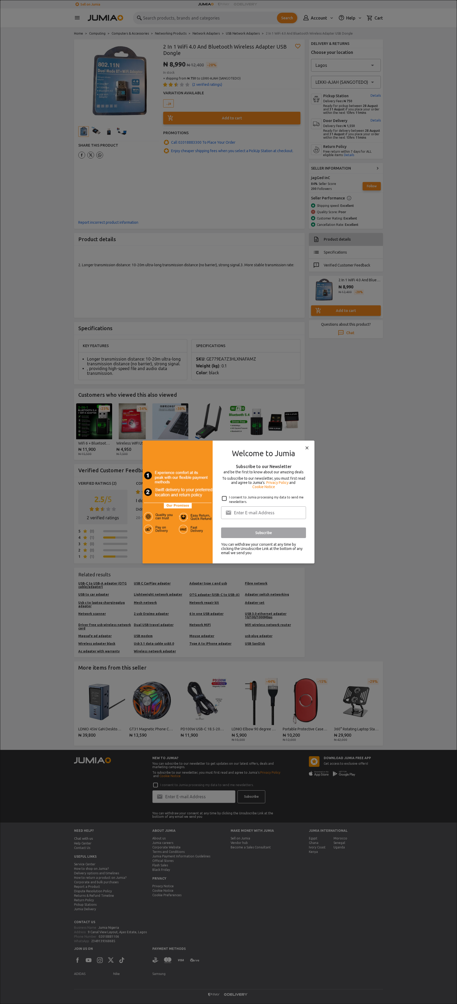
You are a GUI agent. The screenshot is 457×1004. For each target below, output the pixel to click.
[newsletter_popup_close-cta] (307, 448)
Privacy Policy (277, 482)
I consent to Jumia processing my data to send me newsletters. (266, 499)
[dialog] (228, 502)
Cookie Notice (263, 487)
